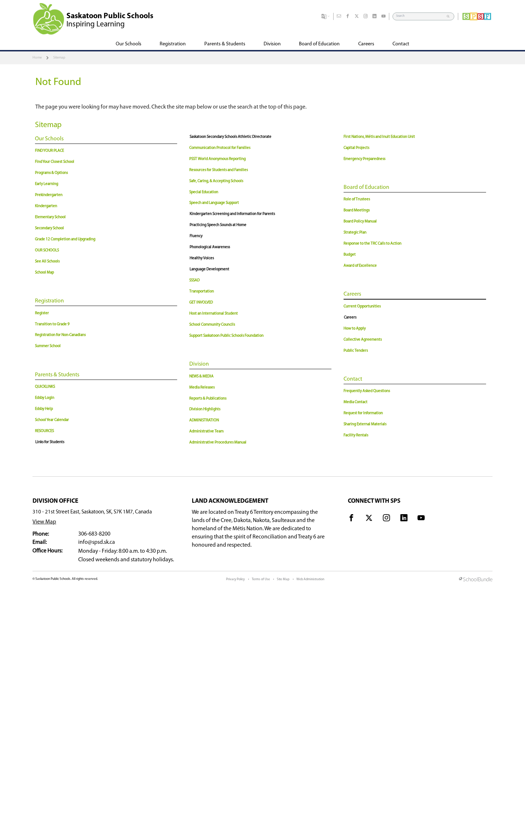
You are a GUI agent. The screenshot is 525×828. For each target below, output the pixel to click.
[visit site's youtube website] (421, 519)
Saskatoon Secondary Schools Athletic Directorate (230, 137)
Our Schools (49, 139)
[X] (357, 16)
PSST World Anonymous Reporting (217, 159)
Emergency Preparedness (364, 159)
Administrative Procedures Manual (217, 443)
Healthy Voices (202, 258)
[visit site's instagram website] (386, 519)
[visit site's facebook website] (351, 519)
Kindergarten (46, 206)
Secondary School (49, 228)
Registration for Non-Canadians (60, 335)
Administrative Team (206, 431)
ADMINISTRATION (204, 420)
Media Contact (356, 402)
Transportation (201, 291)
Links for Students (49, 442)
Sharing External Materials (365, 424)
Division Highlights (204, 409)
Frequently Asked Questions (367, 391)
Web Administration (310, 579)
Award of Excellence (360, 266)
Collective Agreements (363, 340)
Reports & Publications (207, 399)
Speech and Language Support (214, 203)
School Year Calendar (52, 420)
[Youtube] (383, 16)
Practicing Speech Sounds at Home (218, 225)
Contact (353, 379)
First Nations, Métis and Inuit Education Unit (379, 137)
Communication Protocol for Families (219, 148)
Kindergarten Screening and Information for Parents (232, 214)
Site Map (283, 579)
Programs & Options (51, 173)
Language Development (209, 269)
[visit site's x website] (368, 519)
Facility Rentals (356, 435)
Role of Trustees (357, 199)
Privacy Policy (235, 579)
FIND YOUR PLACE (49, 151)
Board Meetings (357, 210)
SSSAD (194, 280)
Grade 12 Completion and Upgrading (65, 239)
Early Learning (46, 184)
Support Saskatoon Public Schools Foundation (226, 336)
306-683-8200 (94, 534)
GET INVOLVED (201, 303)
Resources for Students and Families (218, 170)
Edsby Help (44, 409)
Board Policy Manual (360, 222)
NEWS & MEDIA (201, 376)
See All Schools (47, 262)
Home (37, 58)
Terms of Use (261, 579)
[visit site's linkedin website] (404, 519)
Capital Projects (356, 148)
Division (199, 364)
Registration (49, 301)
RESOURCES (44, 431)
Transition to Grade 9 (52, 324)
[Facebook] (348, 16)
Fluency (196, 236)
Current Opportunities (362, 306)
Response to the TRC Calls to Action (372, 244)
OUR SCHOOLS (47, 250)
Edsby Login (44, 398)
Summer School (48, 346)
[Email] (339, 16)
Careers (352, 294)
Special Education (203, 192)
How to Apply (355, 329)
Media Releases (202, 388)
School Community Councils (212, 325)
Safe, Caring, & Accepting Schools (216, 181)
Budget (350, 255)
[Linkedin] (374, 16)
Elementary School (50, 217)
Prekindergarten (48, 195)
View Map (44, 522)
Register (42, 313)
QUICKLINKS (45, 387)
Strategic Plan (355, 233)
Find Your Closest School (54, 162)
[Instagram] (366, 16)
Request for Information (363, 413)
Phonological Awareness (210, 247)
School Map (44, 273)
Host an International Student (213, 314)
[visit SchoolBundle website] (475, 580)
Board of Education (366, 187)
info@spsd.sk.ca (96, 542)
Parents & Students (57, 375)
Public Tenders (356, 351)
